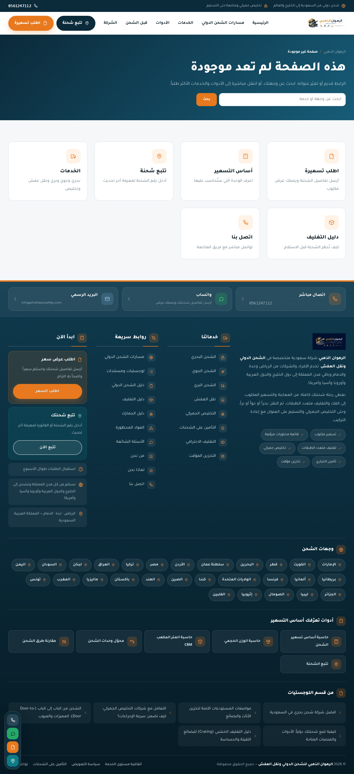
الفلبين (219, 595)
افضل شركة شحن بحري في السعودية (303, 713)
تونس (35, 580)
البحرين (247, 565)
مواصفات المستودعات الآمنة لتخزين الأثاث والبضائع (220, 713)
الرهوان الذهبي (335, 52)
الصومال (276, 595)
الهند (150, 580)
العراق (104, 565)
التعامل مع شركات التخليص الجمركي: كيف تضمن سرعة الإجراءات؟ (134, 713)
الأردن (180, 565)
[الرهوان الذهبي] (326, 23)
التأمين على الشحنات (50, 765)
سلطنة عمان (212, 565)
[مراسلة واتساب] (13, 733)
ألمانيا (300, 580)
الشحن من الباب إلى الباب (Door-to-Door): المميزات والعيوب (50, 713)
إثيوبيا (246, 595)
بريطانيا (329, 580)
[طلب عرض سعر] (13, 747)
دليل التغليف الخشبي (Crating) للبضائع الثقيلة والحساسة (217, 736)
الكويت (300, 565)
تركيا (130, 565)
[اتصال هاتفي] (13, 720)
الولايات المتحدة (236, 580)
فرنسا (272, 580)
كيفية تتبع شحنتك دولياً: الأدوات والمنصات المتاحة (309, 736)
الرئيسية (261, 23)
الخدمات (185, 23)
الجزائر (330, 595)
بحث (206, 99)
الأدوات (163, 23)
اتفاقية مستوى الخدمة (123, 765)
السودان (49, 565)
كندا (202, 580)
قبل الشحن (136, 23)
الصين (177, 580)
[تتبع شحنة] (13, 761)
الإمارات (329, 565)
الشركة (110, 23)
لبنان (77, 565)
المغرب (63, 580)
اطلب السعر (47, 391)
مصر (154, 565)
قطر (273, 565)
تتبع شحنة (72, 23)
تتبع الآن (48, 447)
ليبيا (304, 595)
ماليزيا (92, 580)
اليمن (20, 565)
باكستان (121, 580)
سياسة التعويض (86, 765)
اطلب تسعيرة (27, 23)
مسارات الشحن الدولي (223, 23)
